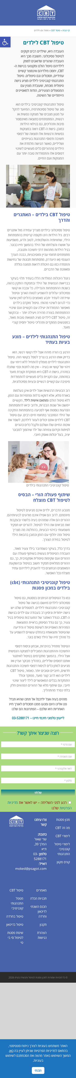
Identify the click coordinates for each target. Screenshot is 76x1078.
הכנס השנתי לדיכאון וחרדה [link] (38, 911)
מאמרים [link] (41, 890)
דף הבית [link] (66, 30)
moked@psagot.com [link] (31, 868)
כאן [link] (11, 1050)
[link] (5, 42)
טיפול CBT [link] (55, 30)
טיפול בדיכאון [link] (14, 924)
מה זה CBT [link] (62, 827)
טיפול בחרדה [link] (14, 916)
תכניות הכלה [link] (38, 898)
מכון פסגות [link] (63, 819)
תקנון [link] (43, 924)
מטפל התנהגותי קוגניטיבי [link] (17, 903)
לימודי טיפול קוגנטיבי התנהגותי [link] (62, 849)
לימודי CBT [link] (63, 836)
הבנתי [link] (38, 1070)
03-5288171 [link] (20, 718)
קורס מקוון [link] (63, 862)
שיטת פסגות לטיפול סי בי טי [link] (15, 937)
